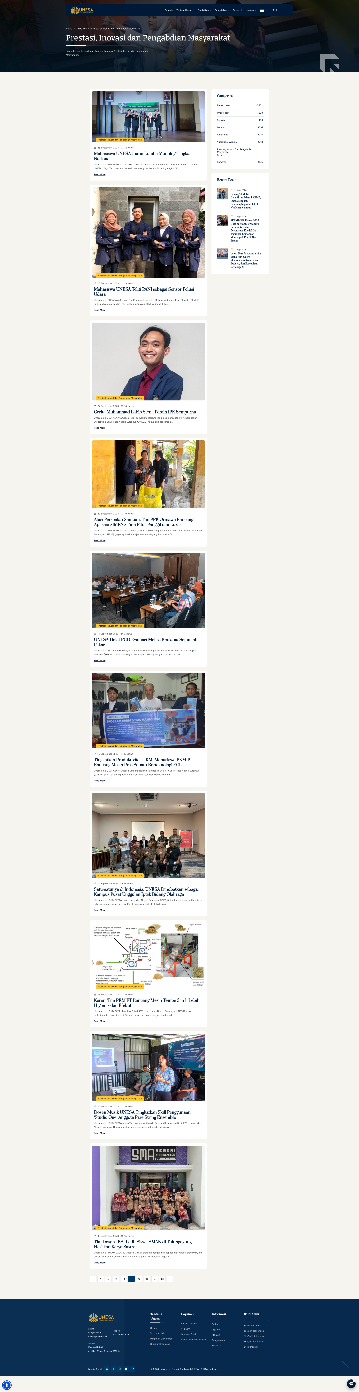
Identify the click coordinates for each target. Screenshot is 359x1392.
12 (139, 1279)
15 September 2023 (107, 753)
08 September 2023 (108, 994)
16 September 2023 (107, 633)
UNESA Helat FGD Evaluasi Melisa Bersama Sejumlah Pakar (145, 642)
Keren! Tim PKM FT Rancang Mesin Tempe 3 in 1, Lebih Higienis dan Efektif (147, 1003)
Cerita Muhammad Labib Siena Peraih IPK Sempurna (145, 412)
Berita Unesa (223, 105)
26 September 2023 (108, 147)
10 (124, 1279)
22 (162, 1279)
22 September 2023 (108, 513)
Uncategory (223, 112)
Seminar (221, 120)
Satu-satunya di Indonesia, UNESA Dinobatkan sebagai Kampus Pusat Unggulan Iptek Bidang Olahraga (146, 892)
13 (147, 1279)
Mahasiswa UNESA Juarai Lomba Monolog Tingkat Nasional (142, 156)
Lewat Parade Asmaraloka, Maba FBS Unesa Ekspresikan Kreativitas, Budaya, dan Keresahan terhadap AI (246, 260)
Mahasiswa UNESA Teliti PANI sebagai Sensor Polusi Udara (144, 292)
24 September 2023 (108, 406)
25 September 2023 (108, 283)
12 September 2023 (107, 883)
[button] (7, 1385)
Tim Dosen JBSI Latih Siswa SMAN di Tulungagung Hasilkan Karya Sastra (143, 1244)
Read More (99, 174)
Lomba (220, 127)
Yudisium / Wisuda (227, 142)
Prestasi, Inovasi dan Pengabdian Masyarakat (120, 139)
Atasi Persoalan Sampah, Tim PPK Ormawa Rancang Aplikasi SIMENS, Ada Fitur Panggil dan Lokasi (143, 522)
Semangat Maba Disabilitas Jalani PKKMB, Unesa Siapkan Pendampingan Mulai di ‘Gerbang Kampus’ (246, 201)
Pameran (221, 162)
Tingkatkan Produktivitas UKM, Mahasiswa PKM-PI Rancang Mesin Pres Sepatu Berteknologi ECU (143, 762)
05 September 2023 (108, 1106)
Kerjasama (222, 134)
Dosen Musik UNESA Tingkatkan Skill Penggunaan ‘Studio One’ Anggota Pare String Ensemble (142, 1115)
